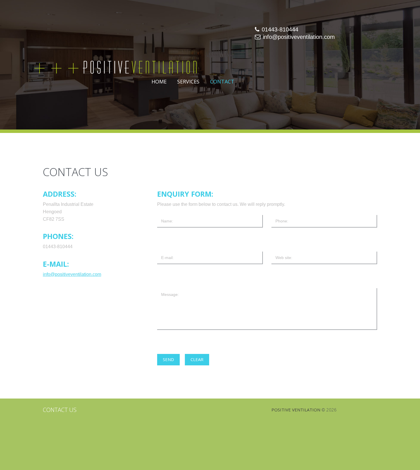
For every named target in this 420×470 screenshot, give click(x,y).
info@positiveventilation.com (299, 37)
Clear (197, 359)
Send (168, 359)
